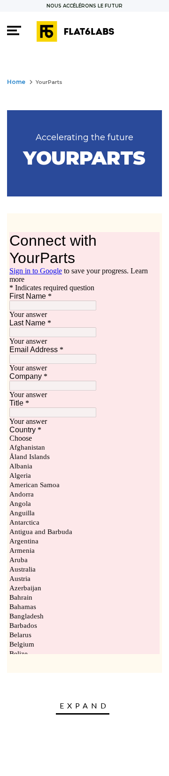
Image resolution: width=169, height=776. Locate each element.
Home (16, 81)
